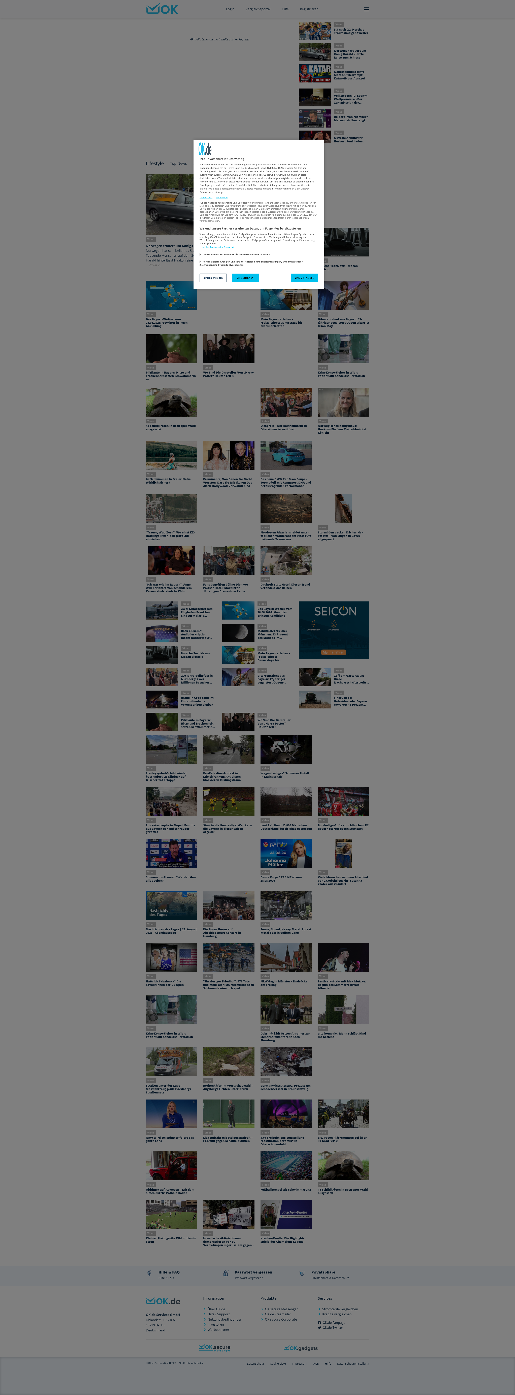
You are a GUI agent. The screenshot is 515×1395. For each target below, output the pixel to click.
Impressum (222, 197)
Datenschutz (206, 197)
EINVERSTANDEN (304, 277)
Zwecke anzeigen (213, 277)
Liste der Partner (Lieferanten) (217, 247)
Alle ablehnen (245, 277)
